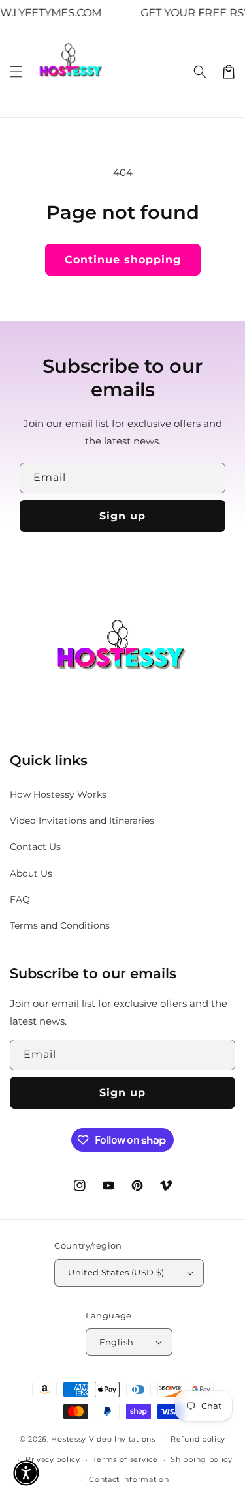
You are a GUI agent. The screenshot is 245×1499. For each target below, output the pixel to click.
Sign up (122, 516)
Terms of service (125, 1459)
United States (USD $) (116, 1272)
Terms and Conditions (60, 925)
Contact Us (35, 846)
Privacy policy (52, 1459)
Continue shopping (123, 260)
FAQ (20, 899)
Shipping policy (202, 1459)
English (116, 1342)
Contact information (129, 1479)
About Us (31, 873)
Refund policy (198, 1439)
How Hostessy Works (58, 794)
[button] (16, 71)
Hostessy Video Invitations (104, 1439)
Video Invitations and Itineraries (82, 820)
